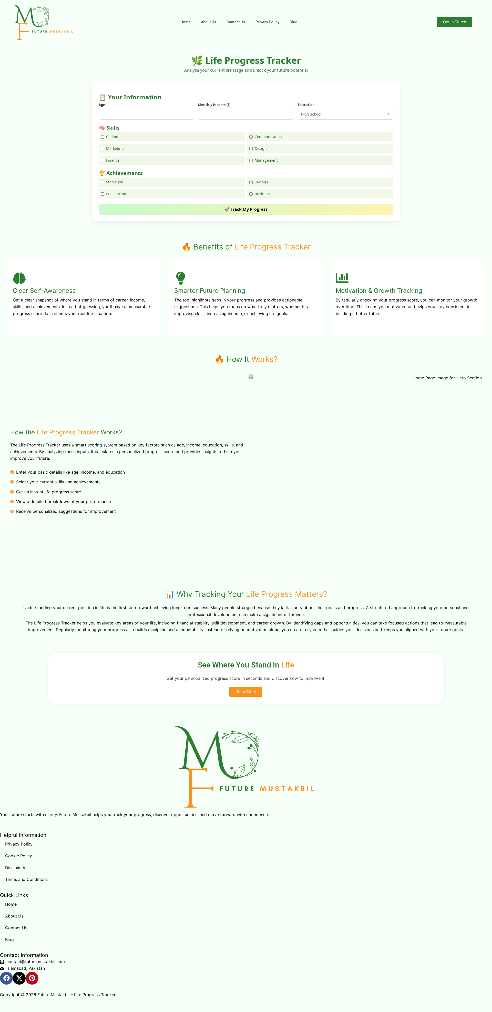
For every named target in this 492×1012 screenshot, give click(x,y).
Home (185, 22)
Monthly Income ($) (214, 104)
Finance (112, 160)
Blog (294, 22)
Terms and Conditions (26, 879)
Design (261, 148)
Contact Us (236, 22)
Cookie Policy (18, 855)
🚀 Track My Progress (246, 209)
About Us (208, 22)
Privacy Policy (267, 22)
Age (102, 104)
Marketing (115, 148)
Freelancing (116, 193)
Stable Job (114, 182)
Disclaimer (15, 867)
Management (266, 160)
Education (306, 104)
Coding (112, 136)
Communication (268, 136)
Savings (261, 182)
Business (262, 193)
